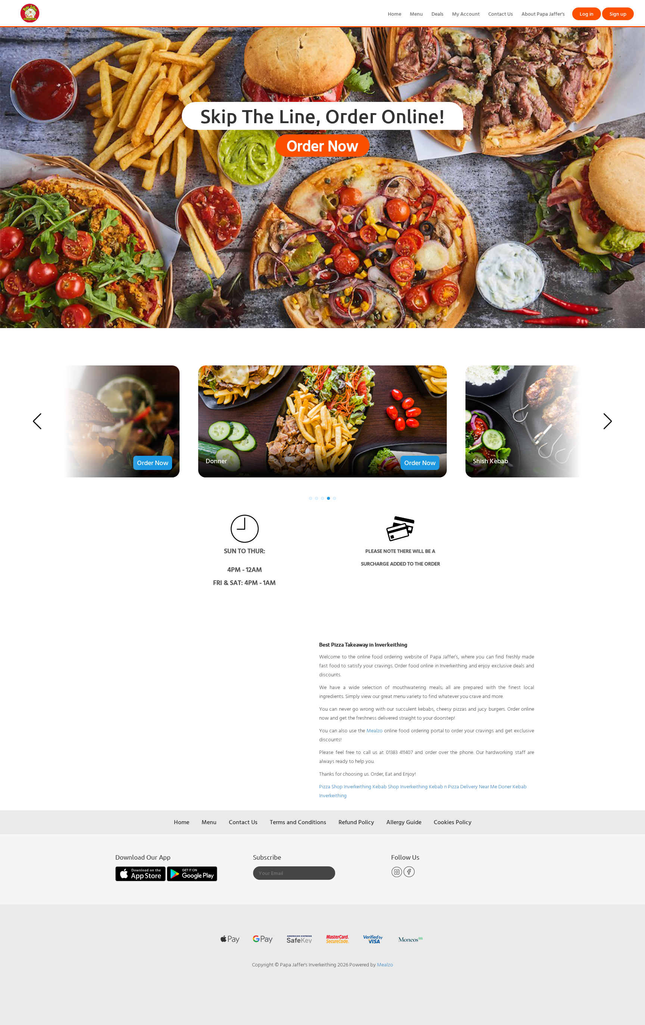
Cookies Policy (452, 821)
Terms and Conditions (298, 821)
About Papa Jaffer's (543, 14)
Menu (416, 14)
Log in (586, 14)
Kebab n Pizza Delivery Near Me (463, 786)
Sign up (618, 14)
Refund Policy (356, 821)
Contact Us (500, 14)
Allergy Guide (403, 821)
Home (394, 14)
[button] (37, 421)
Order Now (322, 145)
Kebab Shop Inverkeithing (400, 786)
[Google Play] (192, 873)
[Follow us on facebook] (409, 875)
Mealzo (375, 730)
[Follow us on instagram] (397, 875)
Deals (437, 14)
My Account (466, 14)
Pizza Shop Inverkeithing (345, 786)
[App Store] (141, 873)
